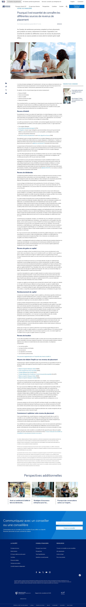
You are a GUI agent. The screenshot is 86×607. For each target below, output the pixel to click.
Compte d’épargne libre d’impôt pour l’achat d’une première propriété (34, 374)
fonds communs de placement (27, 135)
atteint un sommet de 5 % (39, 143)
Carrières (13, 557)
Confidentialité (54, 605)
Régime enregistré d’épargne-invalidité (27, 378)
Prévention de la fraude (40, 605)
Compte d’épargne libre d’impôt (25, 372)
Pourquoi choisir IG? (20, 6)
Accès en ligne (60, 554)
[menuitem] (4, 1)
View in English (70, 605)
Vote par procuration (15, 563)
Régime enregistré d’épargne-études (27, 376)
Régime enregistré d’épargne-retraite (27, 369)
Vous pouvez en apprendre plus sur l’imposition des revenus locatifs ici (34, 356)
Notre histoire (14, 551)
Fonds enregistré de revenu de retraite (27, 370)
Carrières (54, 6)
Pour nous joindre (61, 557)
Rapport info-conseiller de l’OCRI (43, 593)
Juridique (32, 605)
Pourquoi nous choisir (41, 548)
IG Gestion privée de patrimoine (31, 1)
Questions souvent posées (42, 557)
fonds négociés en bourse (44, 135)
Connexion (80, 1)
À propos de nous (15, 548)
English (72, 1)
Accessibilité (62, 605)
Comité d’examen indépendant (18, 566)
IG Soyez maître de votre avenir (18, 554)
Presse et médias (15, 560)
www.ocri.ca (23, 598)
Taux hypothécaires (40, 554)
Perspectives (45, 6)
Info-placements (60, 551)
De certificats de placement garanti (26, 128)
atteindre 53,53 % (45, 168)
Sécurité (48, 605)
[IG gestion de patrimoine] (7, 6)
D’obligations (21, 130)
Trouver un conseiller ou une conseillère (66, 548)
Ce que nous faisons (34, 6)
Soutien (61, 6)
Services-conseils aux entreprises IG (51, 1)
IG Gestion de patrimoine (14, 1)
